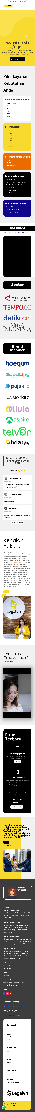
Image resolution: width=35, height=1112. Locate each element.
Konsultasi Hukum (12, 212)
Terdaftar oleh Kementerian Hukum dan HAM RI (17, 1)
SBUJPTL (8, 163)
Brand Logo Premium (13, 209)
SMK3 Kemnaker (11, 166)
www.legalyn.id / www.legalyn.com (14, 983)
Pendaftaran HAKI (11, 190)
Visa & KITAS (10, 187)
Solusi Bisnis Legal (17, 45)
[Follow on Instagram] (7, 993)
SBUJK (8, 160)
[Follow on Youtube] (10, 993)
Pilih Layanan (16, 59)
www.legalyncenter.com (11, 985)
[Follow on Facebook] (4, 993)
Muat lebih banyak (17, 522)
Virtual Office (10, 207)
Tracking (17, 762)
